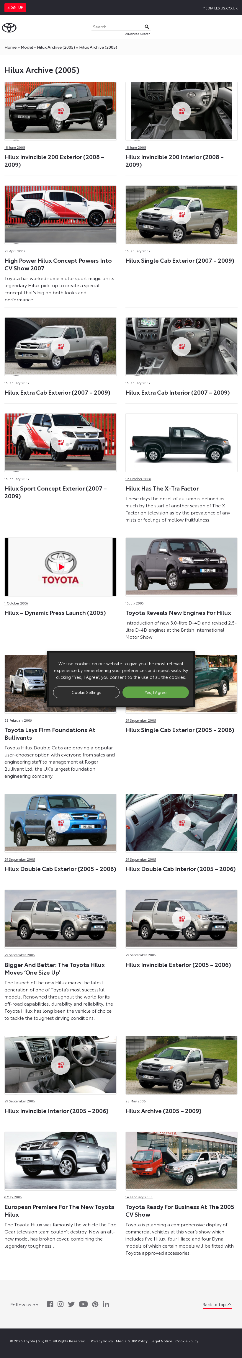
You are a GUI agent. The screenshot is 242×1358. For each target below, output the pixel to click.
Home (10, 47)
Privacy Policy (102, 1340)
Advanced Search (138, 33)
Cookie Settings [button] (86, 692)
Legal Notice (161, 1340)
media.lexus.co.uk (220, 7)
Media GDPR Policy (132, 1340)
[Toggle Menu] (234, 27)
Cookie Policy (186, 1340)
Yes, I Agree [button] (155, 692)
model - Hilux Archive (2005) (48, 47)
